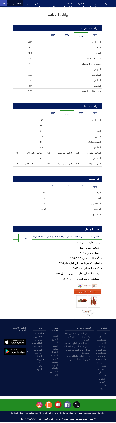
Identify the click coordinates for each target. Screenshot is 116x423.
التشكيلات (80, 4)
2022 (95, 35)
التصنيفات (95, 237)
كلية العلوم (101, 350)
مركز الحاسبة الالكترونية (78, 356)
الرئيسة (105, 4)
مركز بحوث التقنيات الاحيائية (77, 346)
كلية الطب (101, 340)
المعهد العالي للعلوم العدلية (77, 343)
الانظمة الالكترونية (52, 5)
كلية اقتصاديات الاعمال (101, 369)
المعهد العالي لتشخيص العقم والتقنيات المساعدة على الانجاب (76, 336)
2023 (81, 37)
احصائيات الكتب (80, 237)
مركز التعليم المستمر (80, 359)
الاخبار (37, 4)
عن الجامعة (94, 5)
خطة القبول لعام (38, 237)
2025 (53, 35)
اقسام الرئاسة (68, 5)
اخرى (23, 238)
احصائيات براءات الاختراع (66, 237)
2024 (67, 35)
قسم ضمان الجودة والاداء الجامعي (54, 365)
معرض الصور (28, 5)
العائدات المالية (52, 237)
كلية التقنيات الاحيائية (102, 378)
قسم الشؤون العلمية (54, 339)
